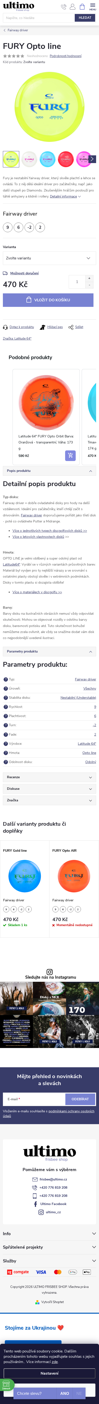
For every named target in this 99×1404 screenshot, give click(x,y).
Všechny (89, 688)
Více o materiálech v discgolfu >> (37, 592)
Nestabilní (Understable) (78, 697)
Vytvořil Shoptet (52, 1302)
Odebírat (80, 1099)
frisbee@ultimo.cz (53, 1179)
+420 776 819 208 (53, 1187)
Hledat (85, 18)
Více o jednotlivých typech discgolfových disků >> (49, 530)
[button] (7, 417)
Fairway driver (31, 515)
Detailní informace (63, 196)
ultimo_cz (53, 1212)
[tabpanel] (25, 889)
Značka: (17, 338)
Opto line (89, 753)
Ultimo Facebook (53, 1204)
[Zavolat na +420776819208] (64, 7)
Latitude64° (11, 564)
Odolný (90, 762)
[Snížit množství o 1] (89, 285)
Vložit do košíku (52, 300)
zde (55, 1361)
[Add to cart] (70, 455)
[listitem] (46, 417)
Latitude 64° (87, 743)
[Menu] (92, 6)
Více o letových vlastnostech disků (38, 536)
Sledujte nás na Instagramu (50, 978)
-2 (94, 725)
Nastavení (49, 1373)
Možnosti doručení (24, 273)
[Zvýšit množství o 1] (89, 278)
